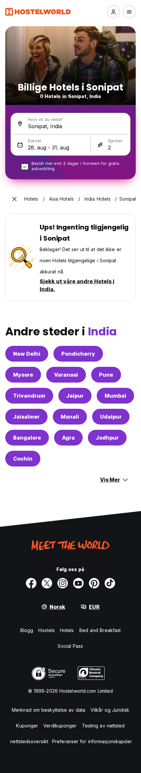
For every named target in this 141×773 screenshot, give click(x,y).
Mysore (23, 374)
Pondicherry (78, 353)
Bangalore (27, 437)
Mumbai (115, 395)
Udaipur (111, 416)
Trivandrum (29, 395)
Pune (106, 374)
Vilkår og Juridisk (110, 710)
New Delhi (26, 353)
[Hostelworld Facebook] (31, 583)
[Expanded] (14, 199)
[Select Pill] (113, 11)
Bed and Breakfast (100, 630)
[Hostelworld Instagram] (62, 583)
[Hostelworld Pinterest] (94, 583)
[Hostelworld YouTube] (78, 583)
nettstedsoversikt (29, 741)
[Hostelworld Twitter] (47, 583)
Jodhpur (107, 437)
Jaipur (75, 395)
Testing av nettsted (103, 725)
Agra (68, 437)
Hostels (46, 630)
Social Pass (70, 646)
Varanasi (66, 374)
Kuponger (27, 725)
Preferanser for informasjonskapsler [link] (92, 741)
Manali (70, 416)
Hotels (67, 630)
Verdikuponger (59, 725)
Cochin (22, 458)
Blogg (26, 630)
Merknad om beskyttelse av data (48, 710)
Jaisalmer (26, 416)
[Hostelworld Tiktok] (110, 583)
